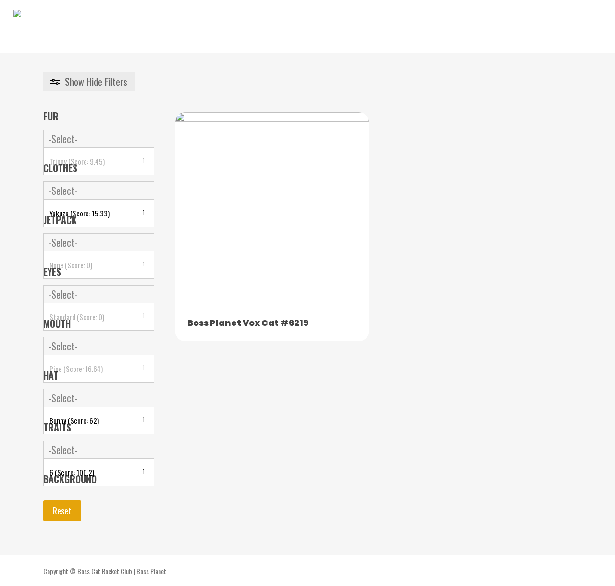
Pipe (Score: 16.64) (97, 368)
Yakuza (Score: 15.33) (97, 213)
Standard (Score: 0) (97, 316)
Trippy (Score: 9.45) (97, 161)
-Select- (63, 139)
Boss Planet (151, 571)
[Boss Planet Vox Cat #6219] (272, 208)
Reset (62, 510)
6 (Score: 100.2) (97, 472)
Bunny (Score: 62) (97, 420)
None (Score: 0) (97, 265)
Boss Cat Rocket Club (104, 571)
